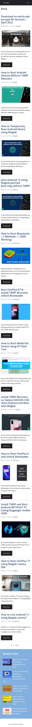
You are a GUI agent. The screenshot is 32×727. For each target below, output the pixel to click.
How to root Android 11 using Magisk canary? (15, 616)
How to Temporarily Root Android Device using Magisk (13, 129)
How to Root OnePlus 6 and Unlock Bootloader (15, 455)
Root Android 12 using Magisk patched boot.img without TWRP (15, 183)
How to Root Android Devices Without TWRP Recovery (14, 75)
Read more (6, 65)
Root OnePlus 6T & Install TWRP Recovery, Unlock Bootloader (14, 292)
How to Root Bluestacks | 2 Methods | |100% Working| (15, 236)
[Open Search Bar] (27, 2)
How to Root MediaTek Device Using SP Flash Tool (14, 346)
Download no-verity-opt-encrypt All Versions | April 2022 (15, 19)
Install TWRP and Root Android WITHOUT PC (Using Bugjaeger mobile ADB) (15, 509)
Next (18, 645)
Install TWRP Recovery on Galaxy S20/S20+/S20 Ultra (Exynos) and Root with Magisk (15, 401)
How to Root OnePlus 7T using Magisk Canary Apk (15, 564)
